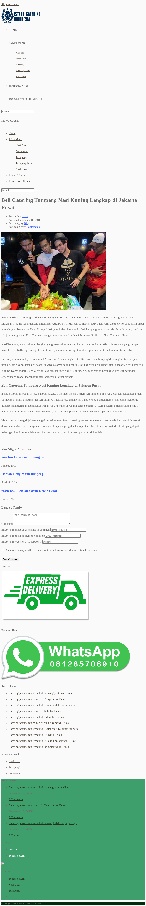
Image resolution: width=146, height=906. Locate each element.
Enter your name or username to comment (25, 529)
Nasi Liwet (22, 169)
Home (12, 133)
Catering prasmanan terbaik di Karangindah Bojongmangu (43, 704)
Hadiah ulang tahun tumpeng (22, 474)
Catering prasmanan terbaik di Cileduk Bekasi (35, 734)
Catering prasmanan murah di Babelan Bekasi (35, 711)
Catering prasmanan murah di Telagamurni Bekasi (38, 699)
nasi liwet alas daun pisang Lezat (25, 457)
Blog (26, 223)
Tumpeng (21, 157)
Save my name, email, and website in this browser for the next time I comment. (52, 550)
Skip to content (10, 4)
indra (25, 216)
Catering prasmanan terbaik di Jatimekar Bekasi (36, 717)
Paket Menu (15, 139)
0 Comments (33, 227)
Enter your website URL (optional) (21, 541)
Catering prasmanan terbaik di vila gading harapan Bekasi (42, 740)
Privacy (13, 849)
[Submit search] (36, 190)
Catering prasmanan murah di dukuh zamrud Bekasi (39, 722)
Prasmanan (22, 151)
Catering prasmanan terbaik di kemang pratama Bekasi (40, 693)
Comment (7, 523)
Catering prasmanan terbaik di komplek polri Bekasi (39, 746)
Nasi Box (21, 145)
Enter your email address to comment (23, 535)
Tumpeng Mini (24, 163)
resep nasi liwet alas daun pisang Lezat (29, 490)
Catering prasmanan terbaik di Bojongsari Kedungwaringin (43, 728)
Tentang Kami (17, 175)
